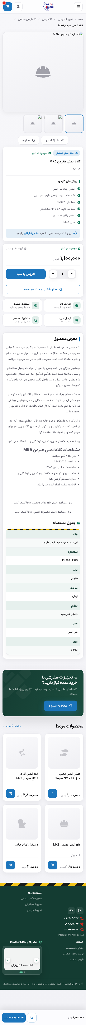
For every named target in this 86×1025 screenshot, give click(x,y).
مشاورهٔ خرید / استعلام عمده (40, 289)
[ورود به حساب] (18, 6)
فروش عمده (76, 960)
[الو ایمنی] (48, 6)
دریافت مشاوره (58, 705)
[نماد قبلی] (36, 960)
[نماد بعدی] (7, 960)
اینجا (29, 503)
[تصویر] (74, 124)
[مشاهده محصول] (52, 793)
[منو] (78, 6)
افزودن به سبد (26, 274)
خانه (80, 19)
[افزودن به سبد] (10, 793)
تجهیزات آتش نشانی (31, 899)
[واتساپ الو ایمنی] (71, 910)
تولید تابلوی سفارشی (72, 954)
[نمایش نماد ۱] (21, 972)
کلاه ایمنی (47, 19)
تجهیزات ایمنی (65, 19)
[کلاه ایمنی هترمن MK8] (64, 839)
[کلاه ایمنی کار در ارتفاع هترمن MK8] (22, 767)
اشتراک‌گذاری (52, 140)
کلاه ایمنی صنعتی (27, 19)
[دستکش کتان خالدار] (22, 839)
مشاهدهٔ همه (13, 726)
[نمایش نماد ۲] (24, 972)
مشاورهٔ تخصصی (74, 948)
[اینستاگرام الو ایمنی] (79, 910)
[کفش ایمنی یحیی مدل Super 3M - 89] (64, 767)
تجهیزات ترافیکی (33, 904)
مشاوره (26, 140)
